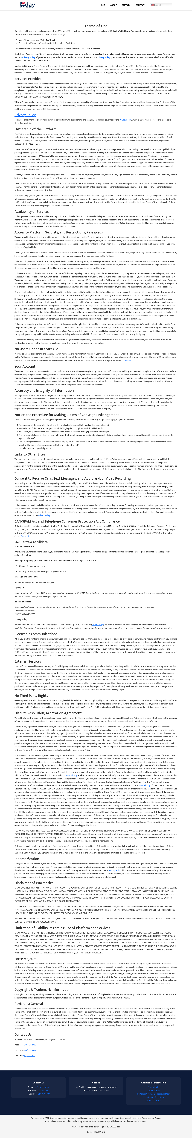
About (113, 5)
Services (126, 5)
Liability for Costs (153, 1100)
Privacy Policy (28, 57)
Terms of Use (153, 1090)
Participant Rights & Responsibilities (153, 1094)
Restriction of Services (153, 1097)
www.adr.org (71, 775)
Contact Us (127, 360)
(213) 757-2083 (29, 1055)
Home (102, 5)
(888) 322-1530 (30, 1050)
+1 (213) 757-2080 (28, 1045)
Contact (140, 5)
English (157, 5)
